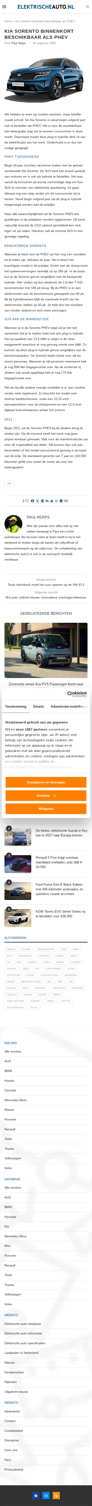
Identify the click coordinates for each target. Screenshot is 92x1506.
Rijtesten (10, 1382)
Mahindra (71, 975)
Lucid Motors (49, 975)
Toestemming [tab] (15, 706)
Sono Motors (15, 1001)
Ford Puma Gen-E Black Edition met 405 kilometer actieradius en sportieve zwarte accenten (59, 889)
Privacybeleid (13, 1469)
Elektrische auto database (22, 1324)
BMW (75, 949)
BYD (9, 956)
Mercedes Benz (31, 981)
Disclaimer (11, 1440)
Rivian (27, 994)
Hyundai (76, 962)
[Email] (46, 1495)
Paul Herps (18, 43)
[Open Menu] (4, 7)
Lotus (30, 975)
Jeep (26, 968)
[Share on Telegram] (61, 501)
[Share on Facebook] (32, 501)
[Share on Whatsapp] (56, 501)
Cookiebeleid (13, 1430)
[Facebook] (35, 1495)
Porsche (77, 988)
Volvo (34, 1007)
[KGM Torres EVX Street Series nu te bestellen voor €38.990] (17, 918)
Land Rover (53, 968)
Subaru (35, 1001)
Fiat (19, 962)
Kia (9, 483)
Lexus (71, 968)
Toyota (65, 1001)
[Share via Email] (66, 501)
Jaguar (11, 968)
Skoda (42, 994)
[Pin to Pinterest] (42, 501)
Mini (60, 981)
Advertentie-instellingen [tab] (69, 706)
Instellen (43, 795)
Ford (46, 962)
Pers (7, 1460)
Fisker (32, 962)
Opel (25, 988)
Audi (63, 949)
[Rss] (56, 1495)
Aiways (11, 949)
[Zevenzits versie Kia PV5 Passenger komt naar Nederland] (46, 650)
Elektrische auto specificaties (24, 1343)
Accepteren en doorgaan (46, 782)
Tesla (50, 1001)
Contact (9, 1421)
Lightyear (13, 975)
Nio (71, 981)
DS (8, 962)
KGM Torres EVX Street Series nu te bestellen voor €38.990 (61, 914)
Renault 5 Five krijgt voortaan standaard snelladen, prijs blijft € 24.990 (59, 862)
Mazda (11, 981)
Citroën (44, 956)
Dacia (73, 956)
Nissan (11, 988)
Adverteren (12, 1411)
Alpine (26, 949)
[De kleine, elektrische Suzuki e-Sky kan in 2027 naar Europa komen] (17, 837)
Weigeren (46, 809)
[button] (8, 662)
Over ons (10, 1450)
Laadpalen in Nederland (21, 1352)
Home (8, 21)
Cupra (59, 956)
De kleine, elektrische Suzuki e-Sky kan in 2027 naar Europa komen (62, 833)
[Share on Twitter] (37, 501)
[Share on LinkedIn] (47, 501)
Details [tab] (38, 706)
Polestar (59, 988)
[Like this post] (26, 501)
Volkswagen (15, 1007)
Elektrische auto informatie (23, 1333)
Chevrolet (25, 956)
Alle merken (12, 1051)
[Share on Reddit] (51, 501)
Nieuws (9, 1362)
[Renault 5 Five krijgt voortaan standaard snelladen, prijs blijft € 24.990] (17, 864)
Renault (12, 994)
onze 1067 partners (32, 729)
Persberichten (14, 1372)
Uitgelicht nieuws (16, 1391)
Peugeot (40, 988)
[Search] (87, 6)
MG (49, 981)
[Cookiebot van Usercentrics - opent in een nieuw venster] (67, 694)
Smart (57, 994)
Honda (60, 962)
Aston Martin (45, 949)
